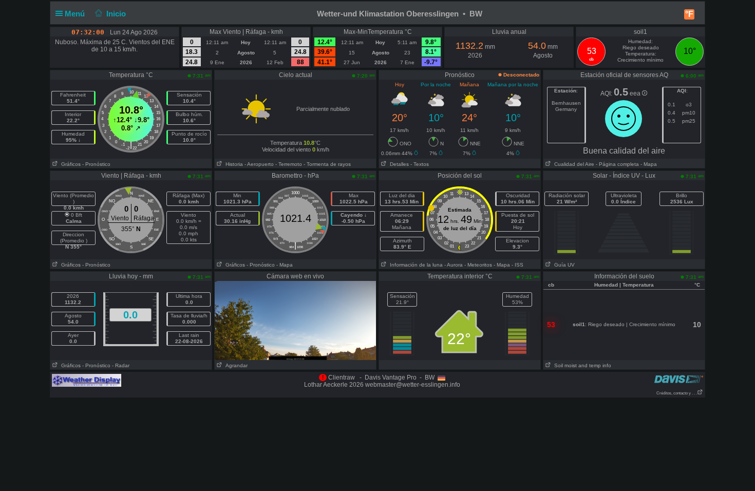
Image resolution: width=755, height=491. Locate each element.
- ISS (517, 265)
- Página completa (617, 164)
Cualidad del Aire (572, 164)
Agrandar (235, 365)
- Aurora (453, 265)
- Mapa (648, 164)
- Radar (120, 365)
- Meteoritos (478, 265)
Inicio (116, 13)
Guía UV (563, 265)
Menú (76, 13)
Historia (232, 164)
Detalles (398, 164)
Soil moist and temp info (581, 365)
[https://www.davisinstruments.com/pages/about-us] (678, 378)
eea (636, 93)
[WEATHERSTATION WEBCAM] (295, 320)
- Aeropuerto (259, 164)
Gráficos (69, 164)
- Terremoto (288, 164)
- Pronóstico (96, 164)
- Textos (419, 164)
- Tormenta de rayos (327, 164)
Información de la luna (415, 265)
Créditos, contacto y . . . (676, 393)
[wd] (86, 380)
